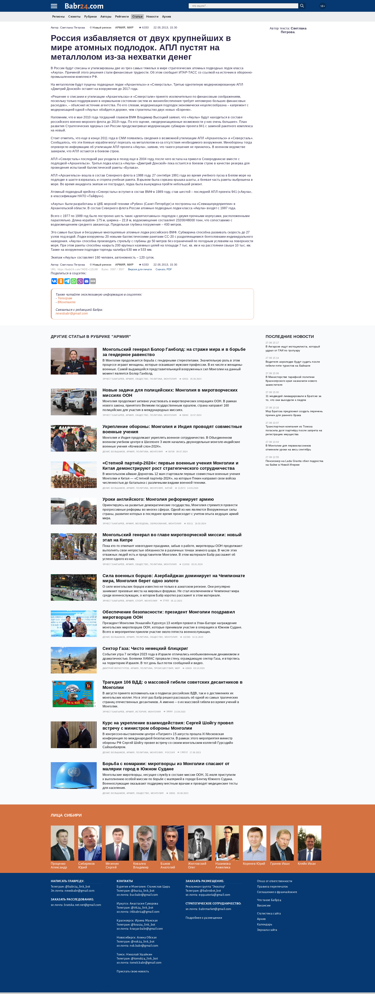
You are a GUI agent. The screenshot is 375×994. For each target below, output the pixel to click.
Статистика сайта (269, 913)
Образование (158, 523)
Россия (170, 752)
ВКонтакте (67, 302)
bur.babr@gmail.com (144, 894)
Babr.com (84, 6)
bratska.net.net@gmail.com (82, 904)
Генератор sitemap (139, 985)
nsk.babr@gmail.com (144, 945)
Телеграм (65, 298)
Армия (120, 27)
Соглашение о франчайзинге (277, 892)
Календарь (264, 924)
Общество (141, 379)
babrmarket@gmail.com (215, 909)
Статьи (137, 16)
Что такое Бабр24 (269, 900)
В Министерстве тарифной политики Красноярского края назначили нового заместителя (291, 380)
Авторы (105, 16)
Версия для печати (140, 269)
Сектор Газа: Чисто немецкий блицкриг (145, 648)
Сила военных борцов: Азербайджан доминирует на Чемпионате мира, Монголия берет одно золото (174, 578)
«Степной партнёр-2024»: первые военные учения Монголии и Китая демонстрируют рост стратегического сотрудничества (170, 466)
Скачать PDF (164, 269)
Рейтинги (122, 16)
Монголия (170, 379)
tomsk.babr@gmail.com (145, 962)
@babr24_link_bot (77, 886)
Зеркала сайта (267, 929)
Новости (152, 16)
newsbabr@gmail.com (72, 313)
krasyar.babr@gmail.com (146, 928)
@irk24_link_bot (142, 907)
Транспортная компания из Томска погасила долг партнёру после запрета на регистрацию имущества (294, 430)
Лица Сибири (66, 815)
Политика (156, 379)
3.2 (75, 985)
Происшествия (163, 668)
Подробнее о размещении (204, 917)
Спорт (139, 601)
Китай (168, 488)
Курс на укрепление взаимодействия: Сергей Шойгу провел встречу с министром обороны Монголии (168, 725)
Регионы (58, 16)
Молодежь (142, 523)
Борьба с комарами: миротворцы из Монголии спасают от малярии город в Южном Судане (166, 766)
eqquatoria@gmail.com (214, 894)
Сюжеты (74, 16)
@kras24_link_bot (143, 924)
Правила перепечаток (272, 886)
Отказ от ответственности (274, 881)
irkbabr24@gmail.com (144, 911)
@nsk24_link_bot (142, 941)
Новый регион (102, 27)
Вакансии (264, 905)
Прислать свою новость (133, 971)
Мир (130, 27)
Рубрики (90, 16)
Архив (166, 16)
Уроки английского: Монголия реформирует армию (158, 499)
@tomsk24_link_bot (144, 958)
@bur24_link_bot (142, 890)
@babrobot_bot (210, 890)
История (140, 712)
